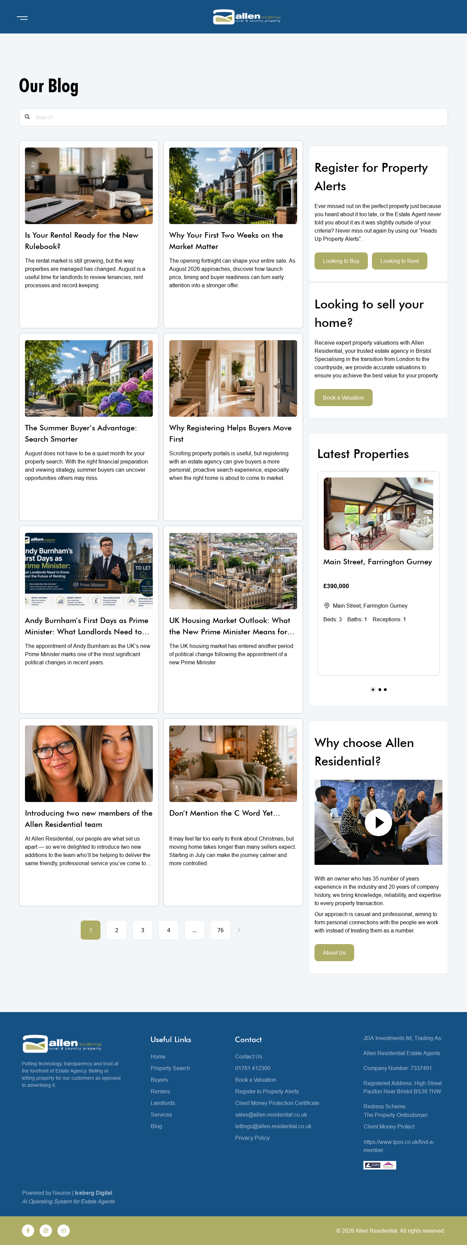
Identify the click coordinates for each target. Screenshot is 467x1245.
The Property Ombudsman (396, 1115)
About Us (334, 953)
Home (158, 1056)
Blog (156, 1126)
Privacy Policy (252, 1138)
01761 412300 (252, 1068)
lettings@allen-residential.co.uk (273, 1126)
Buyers (159, 1080)
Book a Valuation (343, 398)
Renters (160, 1091)
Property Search (170, 1068)
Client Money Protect (389, 1126)
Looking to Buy (341, 261)
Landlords (163, 1103)
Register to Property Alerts (267, 1091)
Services (161, 1114)
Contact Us (248, 1056)
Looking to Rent (400, 261)
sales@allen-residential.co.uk (271, 1114)
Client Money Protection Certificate (277, 1103)
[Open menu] (22, 18)
